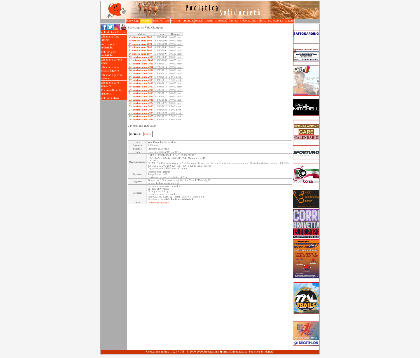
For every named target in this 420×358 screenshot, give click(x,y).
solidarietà (221, 20)
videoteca (245, 20)
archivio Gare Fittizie (113, 32)
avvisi (147, 133)
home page (133, 20)
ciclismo (176, 20)
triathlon (158, 20)
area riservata (275, 20)
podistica (146, 20)
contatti (289, 20)
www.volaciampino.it (158, 202)
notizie (209, 20)
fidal (255, 20)
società (199, 20)
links (263, 20)
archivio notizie (110, 98)
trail (167, 20)
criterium (188, 20)
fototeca (233, 20)
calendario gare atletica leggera (110, 69)
